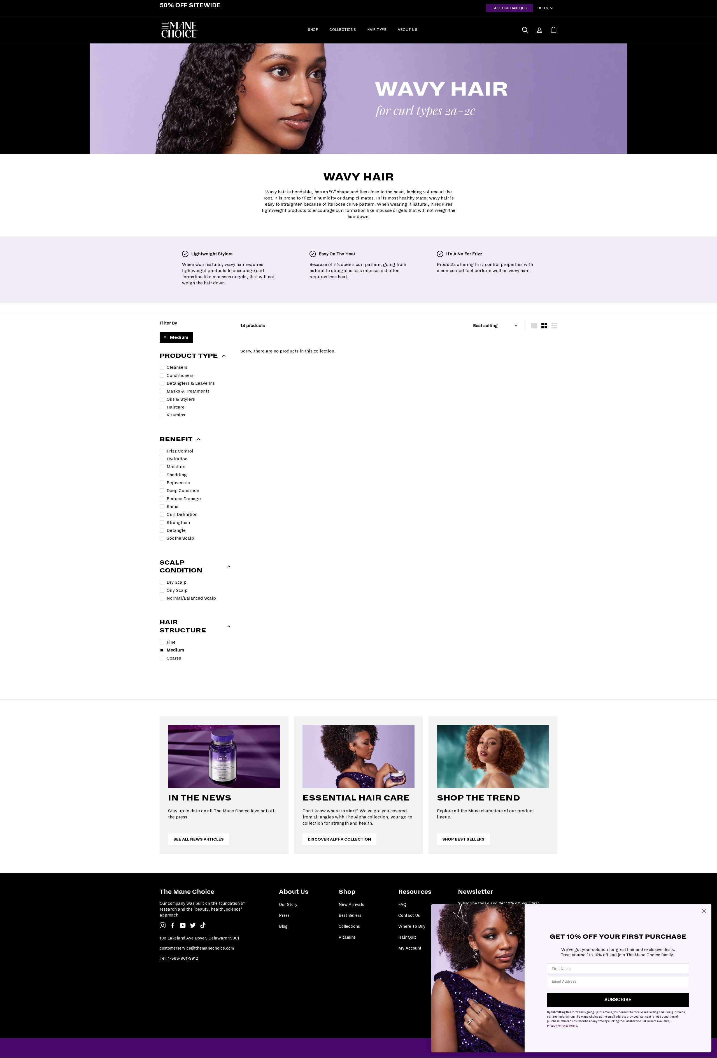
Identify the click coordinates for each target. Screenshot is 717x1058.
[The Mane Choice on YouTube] (183, 925)
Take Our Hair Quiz (510, 8)
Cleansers (177, 367)
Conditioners (180, 375)
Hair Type (377, 30)
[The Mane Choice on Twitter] (193, 925)
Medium (179, 337)
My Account (410, 948)
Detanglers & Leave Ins (191, 383)
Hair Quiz (407, 937)
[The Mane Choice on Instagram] (163, 925)
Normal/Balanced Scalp (191, 598)
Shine (172, 506)
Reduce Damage (184, 498)
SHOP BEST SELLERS (463, 839)
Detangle (176, 530)
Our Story (288, 904)
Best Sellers (350, 915)
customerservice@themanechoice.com (197, 948)
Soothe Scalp (180, 538)
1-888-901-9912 (183, 958)
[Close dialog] (704, 911)
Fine (171, 642)
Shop (313, 30)
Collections (342, 30)
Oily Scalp (177, 590)
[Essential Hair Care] (358, 756)
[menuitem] (313, 30)
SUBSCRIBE (618, 999)
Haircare (176, 407)
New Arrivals (351, 904)
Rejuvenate (178, 482)
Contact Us (409, 915)
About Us (407, 30)
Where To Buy (411, 926)
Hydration (177, 458)
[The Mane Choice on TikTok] (203, 925)
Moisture (176, 466)
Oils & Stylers (181, 399)
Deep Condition (183, 490)
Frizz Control (180, 451)
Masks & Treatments (188, 391)
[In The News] (224, 756)
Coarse (174, 658)
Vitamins (176, 414)
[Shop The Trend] (493, 756)
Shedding (177, 474)
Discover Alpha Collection (339, 839)
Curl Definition (182, 514)
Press (284, 915)
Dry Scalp (177, 582)
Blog (283, 926)
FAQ (402, 904)
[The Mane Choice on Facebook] (173, 925)
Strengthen (178, 522)
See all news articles (198, 839)
